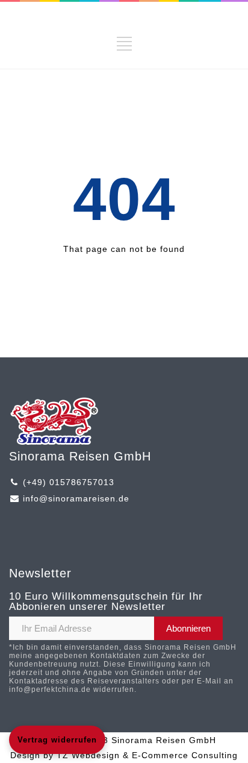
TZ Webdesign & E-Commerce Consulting (147, 755)
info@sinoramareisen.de (76, 498)
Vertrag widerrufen (57, 739)
